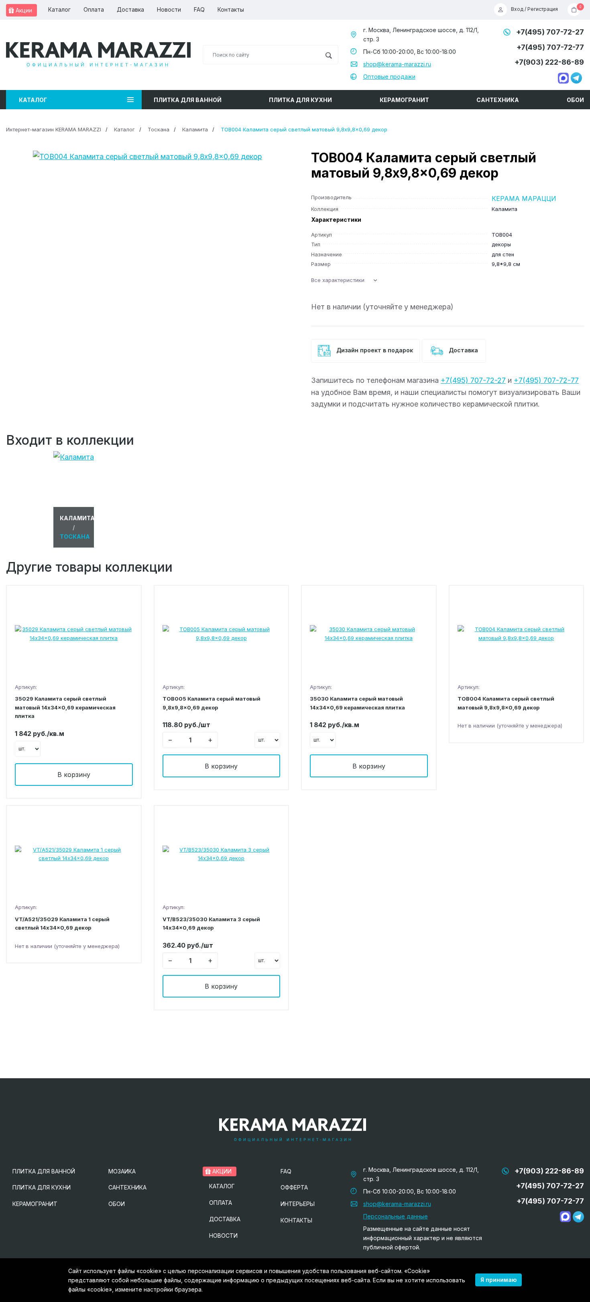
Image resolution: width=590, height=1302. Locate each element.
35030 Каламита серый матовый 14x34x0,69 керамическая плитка (357, 702)
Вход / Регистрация (534, 9)
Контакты (231, 9)
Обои (575, 99)
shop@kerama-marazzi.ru (397, 64)
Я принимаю (498, 1279)
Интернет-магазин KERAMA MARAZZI (53, 129)
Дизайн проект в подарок (374, 350)
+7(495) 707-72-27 (550, 32)
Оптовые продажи (389, 76)
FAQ (199, 9)
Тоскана (158, 129)
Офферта (294, 1187)
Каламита (195, 129)
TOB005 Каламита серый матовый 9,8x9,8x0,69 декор (211, 702)
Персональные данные (395, 1216)
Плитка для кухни (300, 99)
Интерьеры (298, 1203)
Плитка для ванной (188, 99)
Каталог (59, 9)
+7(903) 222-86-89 (549, 62)
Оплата (93, 9)
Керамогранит (404, 99)
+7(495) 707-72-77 (550, 47)
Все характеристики (337, 280)
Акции (23, 10)
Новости (169, 9)
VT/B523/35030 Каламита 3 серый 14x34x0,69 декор (211, 923)
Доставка (130, 9)
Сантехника (497, 99)
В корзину (73, 775)
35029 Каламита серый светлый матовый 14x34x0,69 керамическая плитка (65, 707)
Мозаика (122, 1171)
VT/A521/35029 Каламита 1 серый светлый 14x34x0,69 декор (62, 923)
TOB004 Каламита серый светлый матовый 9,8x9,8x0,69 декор (506, 702)
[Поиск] (328, 54)
